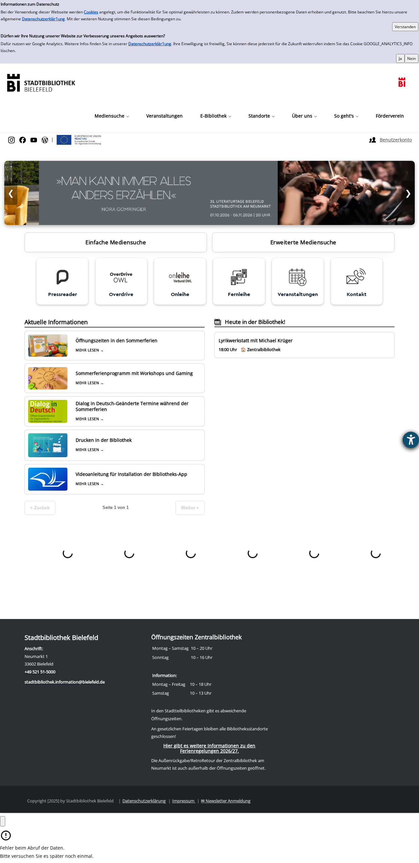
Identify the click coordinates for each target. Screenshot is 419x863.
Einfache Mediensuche (115, 242)
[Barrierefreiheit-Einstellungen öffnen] (411, 440)
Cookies (91, 11)
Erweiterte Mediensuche (303, 242)
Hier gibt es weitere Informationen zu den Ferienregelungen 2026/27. (209, 748)
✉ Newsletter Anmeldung (225, 801)
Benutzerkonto (396, 140)
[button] (111, 115)
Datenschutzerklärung (144, 801)
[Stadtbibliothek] (41, 82)
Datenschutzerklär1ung (43, 18)
